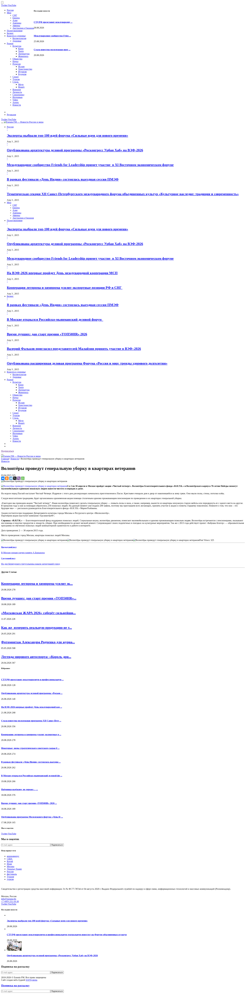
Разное (10, 43)
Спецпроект (18, 94)
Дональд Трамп (14, 869)
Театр (21, 51)
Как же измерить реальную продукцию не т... (36, 627)
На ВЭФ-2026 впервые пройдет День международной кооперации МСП (62, 273)
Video (15, 100)
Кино (20, 48)
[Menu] (2, 122)
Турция (10, 876)
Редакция (11, 114)
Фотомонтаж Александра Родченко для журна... (38, 642)
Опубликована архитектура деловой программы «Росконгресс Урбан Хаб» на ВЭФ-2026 (75, 150)
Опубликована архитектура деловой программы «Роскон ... (31, 693)
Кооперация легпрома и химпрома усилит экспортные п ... (31, 734)
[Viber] (18, 478)
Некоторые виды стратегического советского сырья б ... (30, 748)
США (9, 859)
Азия (15, 20)
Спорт (16, 77)
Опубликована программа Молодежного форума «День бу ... (32, 817)
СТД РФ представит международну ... (53, 22)
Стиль (16, 82)
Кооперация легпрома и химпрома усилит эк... (37, 583)
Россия (10, 10)
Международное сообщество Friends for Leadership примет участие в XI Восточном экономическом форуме (90, 165)
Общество (17, 59)
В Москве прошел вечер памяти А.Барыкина (23, 552)
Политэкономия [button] (14, 220)
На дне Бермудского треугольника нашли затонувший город (30, 564)
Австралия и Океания (23, 28)
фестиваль (12, 874)
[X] (15, 478)
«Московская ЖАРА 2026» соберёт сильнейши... (38, 613)
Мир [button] (9, 202)
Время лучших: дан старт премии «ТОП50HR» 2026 (47, 334)
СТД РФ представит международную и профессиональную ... (32, 679)
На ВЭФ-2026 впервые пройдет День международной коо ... (31, 707)
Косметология (19, 38)
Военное (17, 89)
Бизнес (10, 33)
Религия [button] (16, 400)
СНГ (15, 15)
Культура (17, 46)
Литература (23, 54)
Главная (5, 459)
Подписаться (7, 451)
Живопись (23, 56)
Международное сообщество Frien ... (52, 36)
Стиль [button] (16, 418)
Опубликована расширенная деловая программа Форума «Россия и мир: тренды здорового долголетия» (87, 363)
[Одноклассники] (7, 478)
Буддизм (22, 74)
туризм (10, 879)
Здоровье (17, 41)
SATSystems (31, 980)
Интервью (17, 97)
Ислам (21, 66)
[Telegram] (11, 478)
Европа (16, 18)
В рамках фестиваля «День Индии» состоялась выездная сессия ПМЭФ (63, 179)
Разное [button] (10, 379)
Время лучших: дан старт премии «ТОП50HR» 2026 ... (29, 803)
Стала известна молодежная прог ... (52, 49)
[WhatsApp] (22, 478)
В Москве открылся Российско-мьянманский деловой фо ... (31, 775)
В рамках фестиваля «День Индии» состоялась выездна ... (31, 762)
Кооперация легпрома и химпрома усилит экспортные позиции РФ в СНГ (64, 287)
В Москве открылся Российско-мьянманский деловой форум (55, 319)
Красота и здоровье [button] (16, 372)
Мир (9, 13)
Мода (20, 84)
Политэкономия (14, 30)
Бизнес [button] (10, 296)
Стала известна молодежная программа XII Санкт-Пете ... (31, 720)
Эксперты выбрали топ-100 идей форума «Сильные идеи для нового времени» (67, 135)
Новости (17, 105)
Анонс (16, 102)
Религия (16, 64)
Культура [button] (17, 382)
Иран (9, 864)
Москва (10, 866)
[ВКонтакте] (3, 478)
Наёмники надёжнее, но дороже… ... (19, 789)
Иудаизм (22, 71)
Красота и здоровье (16, 36)
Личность (17, 92)
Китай (10, 861)
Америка (17, 23)
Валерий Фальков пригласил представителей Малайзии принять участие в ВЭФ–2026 (74, 348)
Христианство (25, 69)
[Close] (2, 2)
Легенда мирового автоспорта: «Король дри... (36, 657)
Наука (15, 61)
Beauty (21, 87)
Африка (16, 25)
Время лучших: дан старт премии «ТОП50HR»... (38, 598)
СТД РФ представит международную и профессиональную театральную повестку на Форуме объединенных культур (67, 934)
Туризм (16, 79)
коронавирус (13, 856)
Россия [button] (10, 127)
